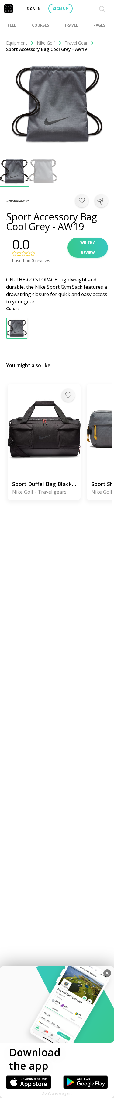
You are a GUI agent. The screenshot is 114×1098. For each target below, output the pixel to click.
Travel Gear (76, 43)
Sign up (60, 8)
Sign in (33, 8)
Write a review (87, 247)
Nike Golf (46, 43)
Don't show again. (57, 1093)
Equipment (16, 43)
